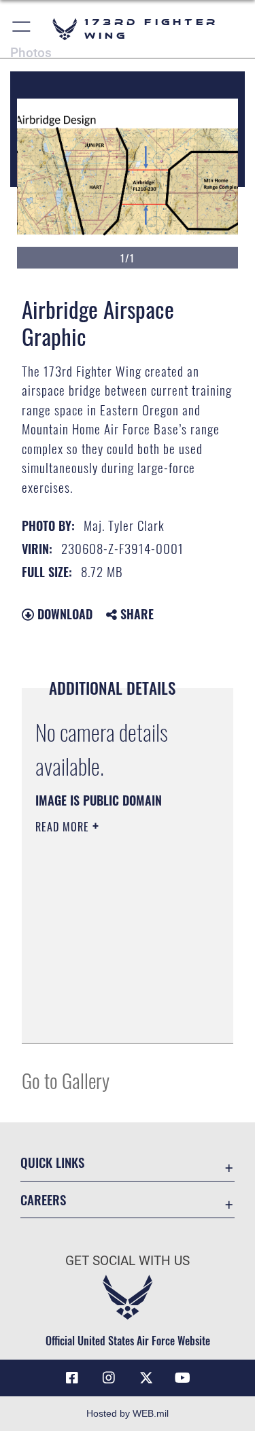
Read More (63, 826)
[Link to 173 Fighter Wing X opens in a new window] (146, 1378)
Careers (43, 1199)
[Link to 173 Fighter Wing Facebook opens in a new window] (72, 1378)
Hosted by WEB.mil (127, 1413)
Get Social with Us (127, 1261)
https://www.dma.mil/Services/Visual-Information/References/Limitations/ (118, 1018)
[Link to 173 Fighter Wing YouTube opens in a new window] (183, 1378)
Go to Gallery (65, 1079)
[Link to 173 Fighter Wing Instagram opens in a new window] (109, 1378)
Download (63, 614)
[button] (22, 29)
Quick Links (52, 1162)
